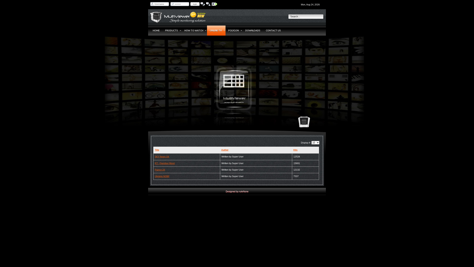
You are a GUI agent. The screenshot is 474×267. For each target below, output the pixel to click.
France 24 (160, 170)
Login (195, 4)
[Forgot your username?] (208, 4)
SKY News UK (162, 156)
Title (157, 150)
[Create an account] (214, 4)
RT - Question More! (165, 163)
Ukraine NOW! (162, 176)
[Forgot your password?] (203, 4)
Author (224, 150)
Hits (295, 150)
